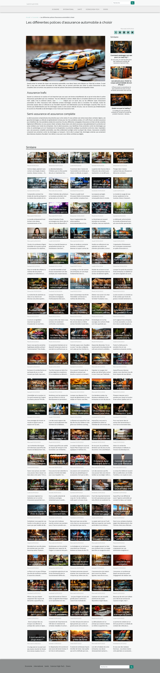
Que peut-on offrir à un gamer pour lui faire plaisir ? (80, 463)
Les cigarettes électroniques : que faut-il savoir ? (58, 589)
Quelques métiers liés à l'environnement (37, 413)
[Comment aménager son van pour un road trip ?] (121, 47)
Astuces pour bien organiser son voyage (101, 363)
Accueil (28, 17)
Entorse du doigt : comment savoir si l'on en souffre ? (101, 463)
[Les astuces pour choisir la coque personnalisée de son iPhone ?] (121, 72)
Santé (80, 9)
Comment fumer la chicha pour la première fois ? (123, 337)
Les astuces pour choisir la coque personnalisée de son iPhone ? (121, 83)
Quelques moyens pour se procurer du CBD (58, 614)
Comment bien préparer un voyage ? (101, 539)
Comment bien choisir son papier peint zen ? (101, 513)
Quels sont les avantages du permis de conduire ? (123, 614)
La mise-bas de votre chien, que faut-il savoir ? (101, 287)
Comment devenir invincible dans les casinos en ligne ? (80, 438)
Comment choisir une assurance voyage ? (101, 564)
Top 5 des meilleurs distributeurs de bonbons (58, 639)
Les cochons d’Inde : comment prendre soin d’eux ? (101, 312)
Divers (105, 9)
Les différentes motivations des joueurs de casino (37, 589)
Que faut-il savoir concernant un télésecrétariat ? (101, 639)
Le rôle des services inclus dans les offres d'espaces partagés (101, 186)
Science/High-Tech (92, 9)
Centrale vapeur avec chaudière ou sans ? (80, 337)
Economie (55, 9)
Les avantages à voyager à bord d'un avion (123, 513)
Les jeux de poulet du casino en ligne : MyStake (80, 614)
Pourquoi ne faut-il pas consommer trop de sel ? (37, 312)
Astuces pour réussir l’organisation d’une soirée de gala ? (123, 312)
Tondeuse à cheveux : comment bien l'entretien (58, 513)
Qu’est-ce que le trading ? (121, 108)
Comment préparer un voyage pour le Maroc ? (37, 564)
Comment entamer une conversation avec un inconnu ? (80, 564)
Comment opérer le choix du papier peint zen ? (37, 513)
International (68, 9)
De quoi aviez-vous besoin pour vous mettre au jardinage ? (101, 413)
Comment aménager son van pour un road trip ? (121, 56)
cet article (59, 100)
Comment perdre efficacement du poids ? (123, 287)
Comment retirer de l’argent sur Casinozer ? (80, 589)
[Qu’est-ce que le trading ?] (121, 100)
